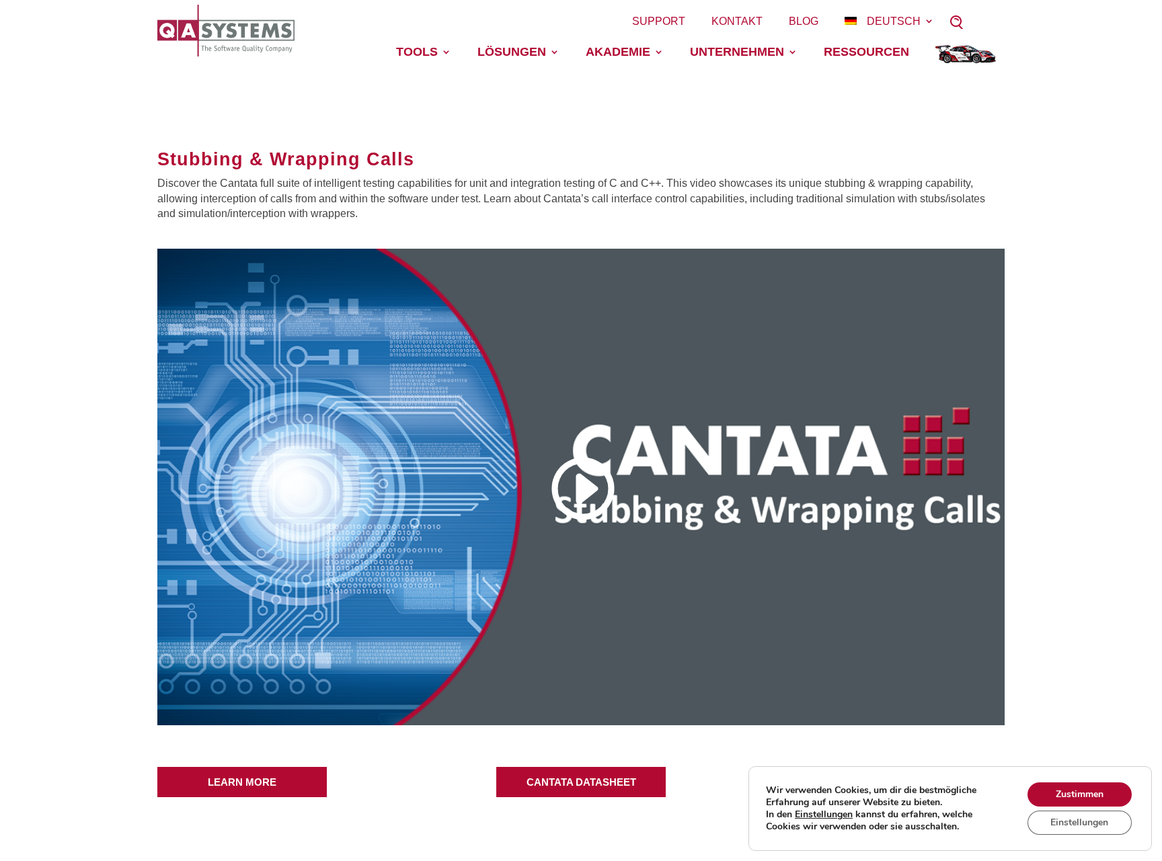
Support (658, 21)
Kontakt (737, 21)
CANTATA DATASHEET (581, 782)
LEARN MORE (242, 782)
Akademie (618, 51)
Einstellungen (824, 815)
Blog (803, 21)
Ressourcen (866, 51)
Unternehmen (737, 51)
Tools (417, 51)
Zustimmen (1079, 794)
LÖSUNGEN (511, 51)
